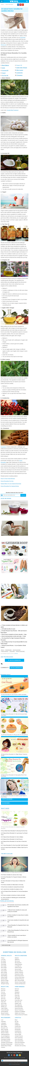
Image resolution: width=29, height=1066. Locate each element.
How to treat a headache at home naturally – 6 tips (14, 634)
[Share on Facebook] (18, 5)
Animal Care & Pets (19, 1044)
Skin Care (3, 998)
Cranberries (19, 72)
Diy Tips (16, 1021)
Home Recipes (18, 1032)
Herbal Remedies (19, 1006)
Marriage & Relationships (6, 1044)
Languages (3, 1023)
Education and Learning (20, 1045)
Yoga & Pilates (4, 1008)
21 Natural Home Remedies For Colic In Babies (12, 836)
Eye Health (3, 962)
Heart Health (4, 970)
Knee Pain (17, 995)
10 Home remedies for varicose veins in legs (12, 874)
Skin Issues (17, 961)
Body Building (4, 975)
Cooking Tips (18, 1026)
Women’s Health (4, 980)
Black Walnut (5, 65)
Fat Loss (3, 992)
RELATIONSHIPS (5, 1017)
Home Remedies (9, 4)
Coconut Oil (5, 70)
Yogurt (3, 73)
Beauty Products (4, 1013)
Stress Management (5, 1040)
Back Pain (17, 993)
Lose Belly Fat (18, 965)
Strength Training (5, 983)
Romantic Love (4, 1027)
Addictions (17, 959)
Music (16, 1019)
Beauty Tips (3, 1000)
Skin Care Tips (18, 1001)
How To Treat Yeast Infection (8, 478)
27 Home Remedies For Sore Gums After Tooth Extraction (15, 845)
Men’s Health (4, 972)
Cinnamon (19, 75)
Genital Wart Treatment (12, 110)
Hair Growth (3, 1003)
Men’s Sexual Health (19, 980)
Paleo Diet (3, 1001)
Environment (17, 1027)
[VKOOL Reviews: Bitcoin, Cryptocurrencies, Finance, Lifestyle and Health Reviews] (14, 1)
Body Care (3, 995)
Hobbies (17, 1023)
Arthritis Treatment (19, 972)
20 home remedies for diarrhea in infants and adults (13, 895)
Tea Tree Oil (5, 75)
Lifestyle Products (19, 1036)
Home (2, 4)
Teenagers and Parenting (6, 1042)
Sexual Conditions (19, 970)
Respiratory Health (19, 974)
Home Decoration (19, 1039)
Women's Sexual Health (20, 651)
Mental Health (4, 978)
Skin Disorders (18, 962)
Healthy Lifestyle (4, 1031)
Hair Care (3, 990)
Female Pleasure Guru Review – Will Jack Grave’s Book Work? (14, 631)
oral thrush (22, 37)
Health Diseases (18, 964)
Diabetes (17, 957)
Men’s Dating (4, 1026)
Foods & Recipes (5, 1009)
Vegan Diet (17, 997)
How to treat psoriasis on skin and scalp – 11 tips (14, 636)
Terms (22, 1062)
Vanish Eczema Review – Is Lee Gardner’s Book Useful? (13, 646)
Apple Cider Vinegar (21, 67)
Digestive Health (4, 982)
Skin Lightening (18, 1005)
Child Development (5, 1034)
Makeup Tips (4, 1005)
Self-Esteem (3, 1024)
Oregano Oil (19, 65)
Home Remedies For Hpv (7, 481)
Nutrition (17, 990)
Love (2, 1019)
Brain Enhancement (19, 975)
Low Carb (3, 959)
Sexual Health (12, 651)
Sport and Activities (19, 1040)
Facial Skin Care (18, 1000)
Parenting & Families (5, 1039)
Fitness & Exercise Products (21, 1014)
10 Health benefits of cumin (8, 629)
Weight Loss (4, 1006)
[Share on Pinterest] (20, 5)
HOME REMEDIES (19, 986)
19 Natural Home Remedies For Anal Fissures (12, 839)
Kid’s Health (3, 965)
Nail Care (17, 988)
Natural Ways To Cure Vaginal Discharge (11, 483)
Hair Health (17, 998)
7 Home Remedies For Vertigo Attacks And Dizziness (12, 872)
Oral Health (3, 964)
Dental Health (4, 974)
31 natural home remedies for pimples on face (12, 889)
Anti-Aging (3, 993)
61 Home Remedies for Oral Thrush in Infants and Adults (13, 694)
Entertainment (18, 1031)
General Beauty (4, 1011)
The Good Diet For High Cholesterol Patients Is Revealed (13, 639)
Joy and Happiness (5, 1036)
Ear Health (3, 961)
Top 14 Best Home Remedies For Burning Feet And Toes (14, 830)
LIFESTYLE (18, 1017)
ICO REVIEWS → (6, 803)
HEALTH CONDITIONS (21, 955)
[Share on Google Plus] (23, 5)
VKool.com (3, 44)
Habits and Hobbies (5, 1037)
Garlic (3, 67)
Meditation (17, 992)
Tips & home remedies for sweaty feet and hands (13, 886)
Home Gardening (19, 1037)
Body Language (4, 1029)
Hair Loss (3, 997)
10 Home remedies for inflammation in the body (12, 884)
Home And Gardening (19, 1042)
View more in (5, 945)
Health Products (18, 967)
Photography (18, 1029)
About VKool (17, 1057)
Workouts (3, 988)
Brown (16, 653)
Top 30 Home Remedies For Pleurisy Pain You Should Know (14, 734)
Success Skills (18, 1034)
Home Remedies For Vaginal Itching (10, 486)
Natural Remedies (19, 1008)
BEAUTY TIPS (5, 986)
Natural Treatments (4, 651)
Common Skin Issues (19, 977)
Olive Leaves (19, 70)
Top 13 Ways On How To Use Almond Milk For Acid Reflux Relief (14, 642)
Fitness (2, 957)
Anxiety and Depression (20, 983)
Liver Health (3, 969)
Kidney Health (4, 977)
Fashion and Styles (5, 1014)
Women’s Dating (4, 1032)
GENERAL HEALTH (6, 955)
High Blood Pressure (19, 978)
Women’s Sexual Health (20, 982)
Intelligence (17, 1024)
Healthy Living (18, 1003)
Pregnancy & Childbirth (20, 1011)
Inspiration (3, 1021)
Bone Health (4, 967)
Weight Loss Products (20, 1013)
